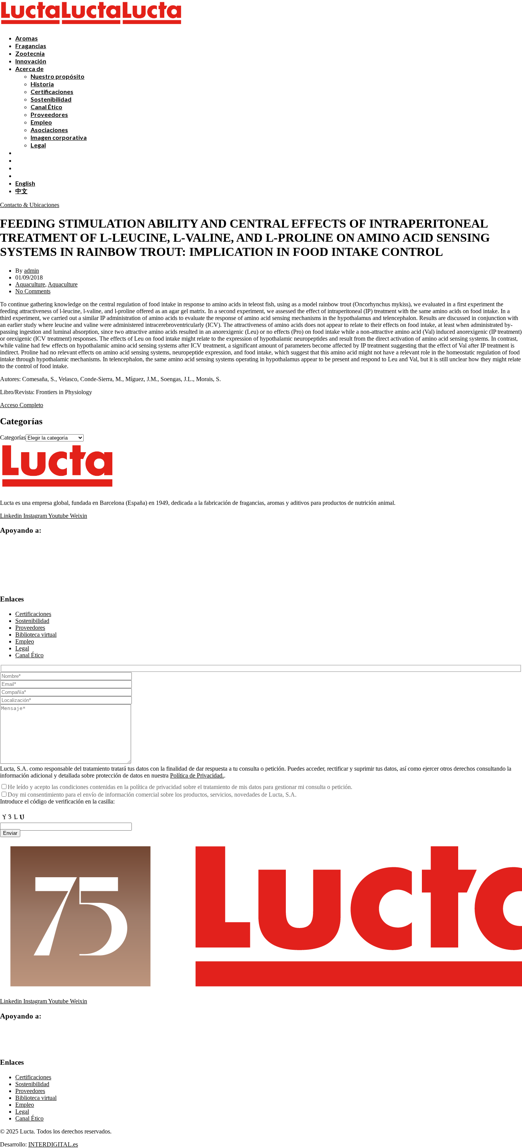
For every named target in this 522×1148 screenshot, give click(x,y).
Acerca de (29, 68)
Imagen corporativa (59, 137)
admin (31, 270)
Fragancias (30, 45)
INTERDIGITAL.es (53, 1144)
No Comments (32, 291)
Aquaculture (30, 284)
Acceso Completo (21, 405)
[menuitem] (25, 183)
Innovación (30, 61)
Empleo (41, 122)
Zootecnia (30, 53)
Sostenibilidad (51, 99)
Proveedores (49, 114)
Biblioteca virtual (36, 634)
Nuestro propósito (57, 76)
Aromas (26, 38)
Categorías (13, 437)
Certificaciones (52, 91)
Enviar (10, 833)
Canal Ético (46, 106)
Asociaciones (49, 129)
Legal (38, 145)
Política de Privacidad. (197, 775)
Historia (42, 83)
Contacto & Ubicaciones (29, 205)
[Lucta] (30, 24)
